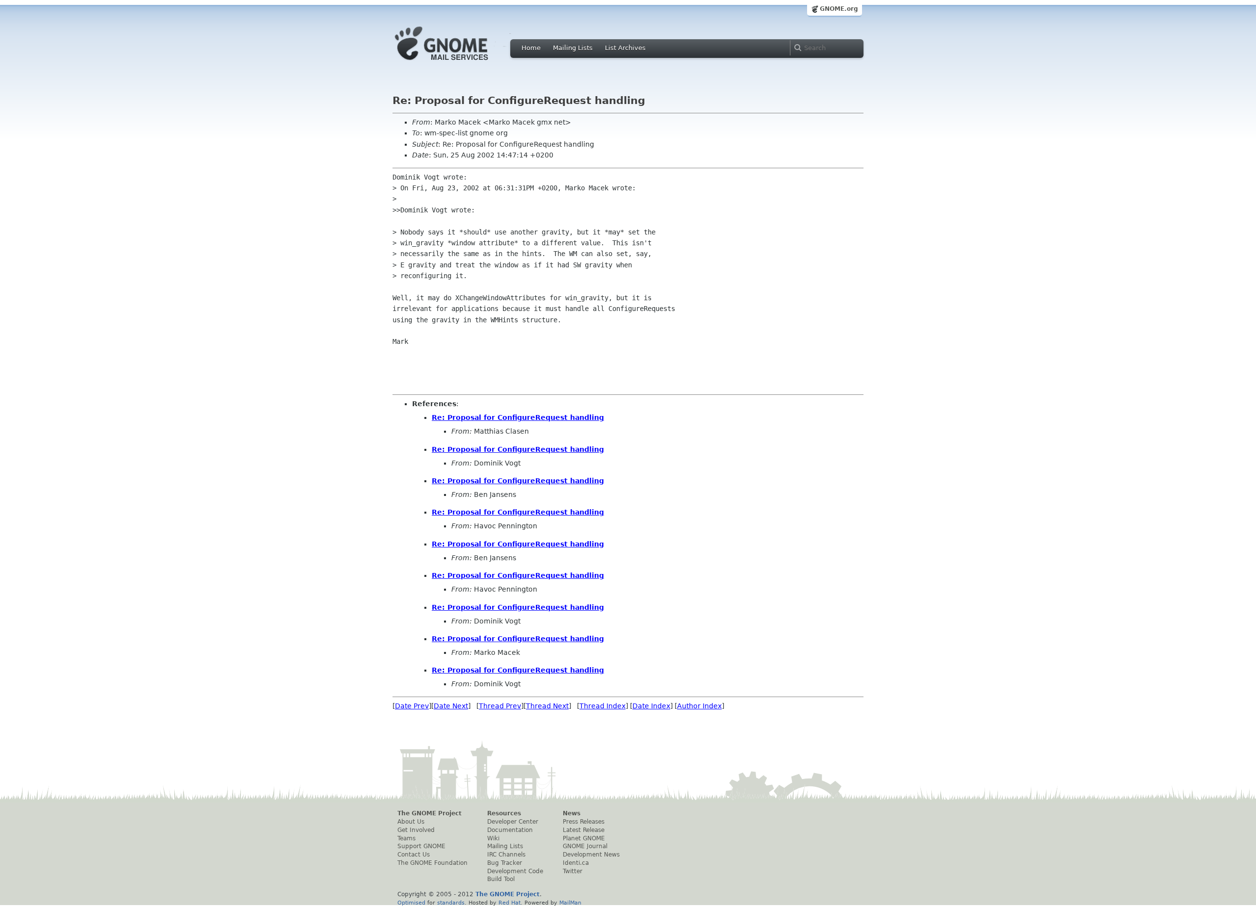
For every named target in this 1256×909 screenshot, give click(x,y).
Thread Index (602, 706)
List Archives (625, 48)
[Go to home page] (456, 63)
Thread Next (547, 706)
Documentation (510, 830)
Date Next (451, 706)
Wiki (493, 838)
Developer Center (512, 821)
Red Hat (509, 903)
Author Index (699, 706)
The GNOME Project (429, 813)
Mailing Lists (573, 48)
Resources (504, 813)
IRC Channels (506, 854)
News (571, 813)
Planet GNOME (584, 838)
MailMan (570, 903)
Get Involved (416, 830)
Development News (591, 854)
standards (451, 903)
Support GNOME (421, 846)
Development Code (515, 871)
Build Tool (501, 879)
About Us (410, 821)
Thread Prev (500, 706)
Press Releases (583, 821)
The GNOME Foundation (432, 862)
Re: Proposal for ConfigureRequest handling (518, 417)
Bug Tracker (504, 862)
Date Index (651, 706)
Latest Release (583, 830)
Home (531, 48)
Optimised (411, 903)
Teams (406, 838)
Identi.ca (576, 862)
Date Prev (412, 706)
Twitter (572, 871)
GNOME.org (839, 8)
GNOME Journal (585, 846)
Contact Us (413, 854)
